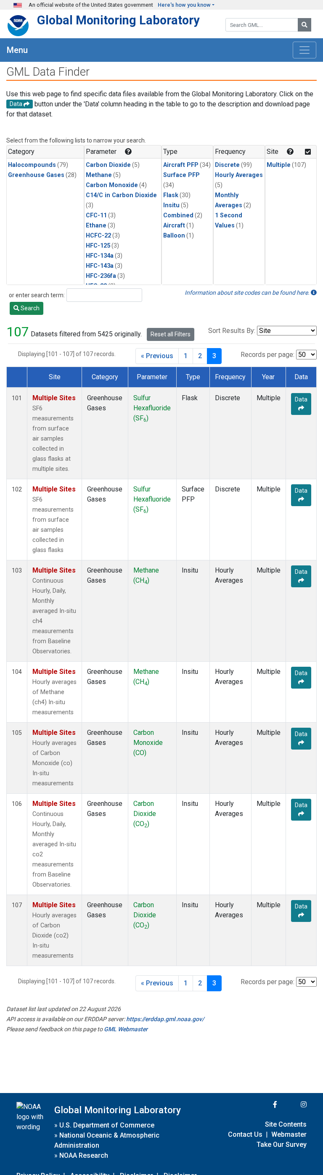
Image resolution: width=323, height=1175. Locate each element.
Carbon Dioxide (108, 165)
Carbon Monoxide (112, 185)
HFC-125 (98, 245)
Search (29, 308)
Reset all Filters (171, 334)
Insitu (171, 205)
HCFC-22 (98, 235)
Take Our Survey (282, 1145)
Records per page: (267, 355)
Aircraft (174, 225)
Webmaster (289, 1134)
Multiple (279, 165)
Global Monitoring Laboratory (118, 20)
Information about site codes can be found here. (248, 292)
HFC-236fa (101, 276)
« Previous (157, 356)
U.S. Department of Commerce (106, 1125)
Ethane (96, 225)
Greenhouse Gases (36, 175)
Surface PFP (181, 175)
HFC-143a (100, 265)
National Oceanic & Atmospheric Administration (106, 1140)
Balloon (174, 235)
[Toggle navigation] (304, 50)
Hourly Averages (239, 175)
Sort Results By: (231, 331)
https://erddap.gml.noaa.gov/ (165, 1019)
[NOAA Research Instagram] (293, 1104)
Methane (99, 175)
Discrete (227, 165)
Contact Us (245, 1134)
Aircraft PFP (181, 165)
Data (301, 399)
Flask (170, 195)
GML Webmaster (126, 1029)
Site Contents (286, 1124)
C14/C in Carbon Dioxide (121, 195)
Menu (17, 50)
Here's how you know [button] (184, 5)
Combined (178, 215)
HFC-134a (100, 255)
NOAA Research (83, 1155)
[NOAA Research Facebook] (264, 1104)
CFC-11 (96, 215)
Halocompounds (32, 165)
